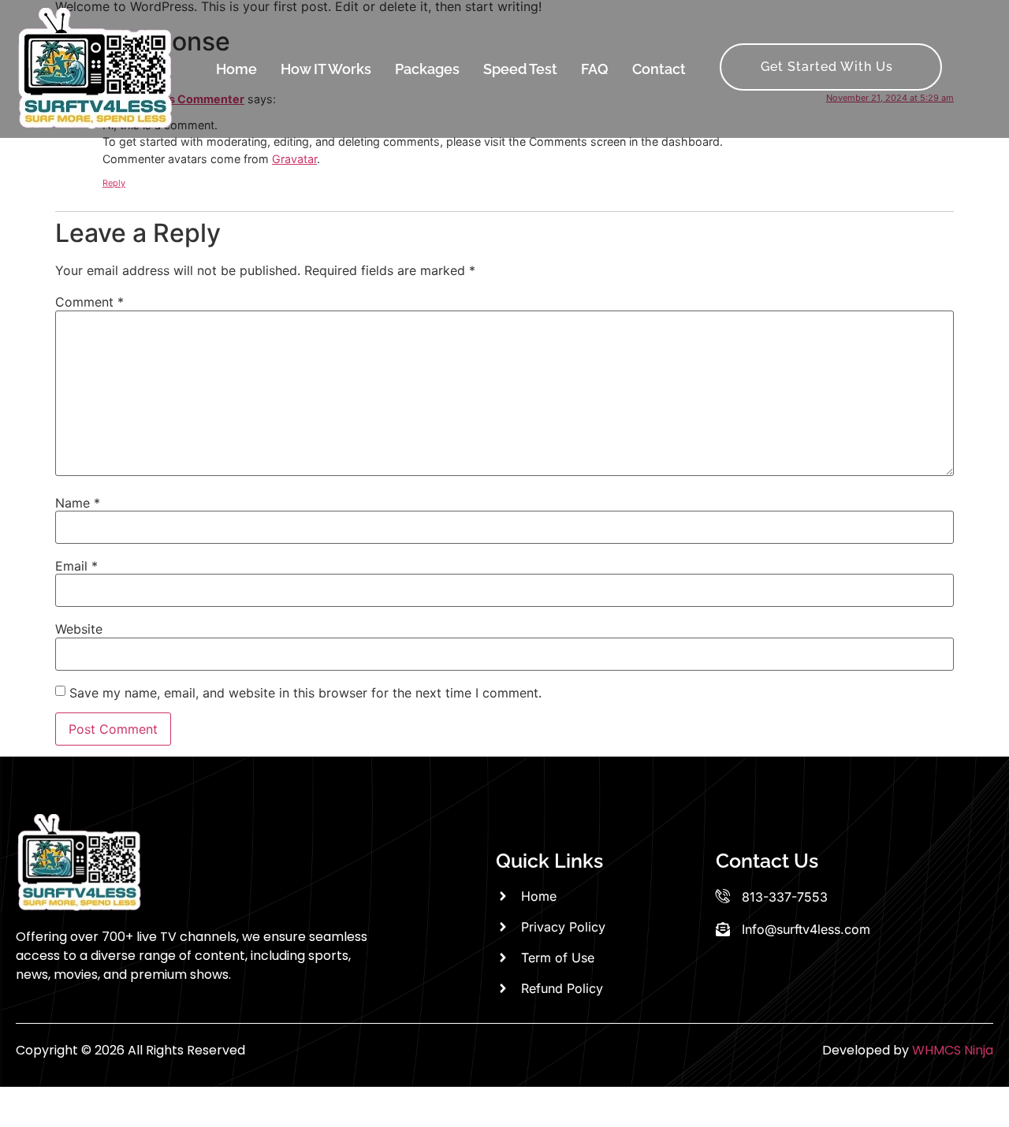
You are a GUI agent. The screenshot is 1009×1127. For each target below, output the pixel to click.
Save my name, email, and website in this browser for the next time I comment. (305, 692)
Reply (113, 182)
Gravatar (294, 159)
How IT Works (326, 69)
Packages (427, 69)
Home (236, 69)
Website (78, 629)
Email (76, 566)
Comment (89, 302)
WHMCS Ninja (952, 1050)
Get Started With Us (827, 66)
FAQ (595, 69)
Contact (659, 69)
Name (77, 503)
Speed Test (520, 69)
